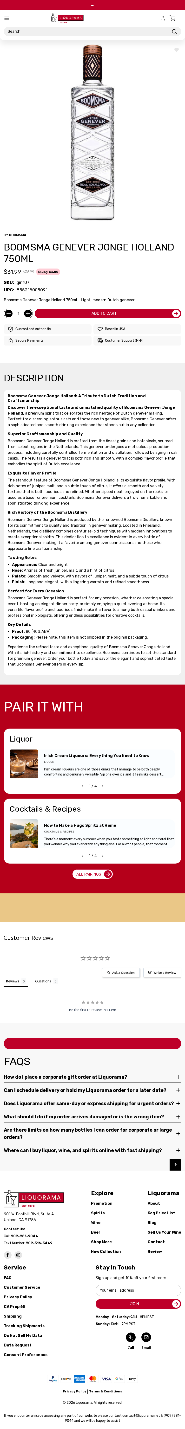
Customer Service (22, 1287)
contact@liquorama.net (141, 1416)
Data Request (18, 1345)
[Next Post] (102, 786)
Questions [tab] (43, 981)
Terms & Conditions (105, 1391)
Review (155, 1251)
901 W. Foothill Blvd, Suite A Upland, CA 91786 (30, 1217)
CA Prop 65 (14, 1306)
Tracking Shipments (24, 1326)
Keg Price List (161, 1213)
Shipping (13, 1316)
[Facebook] (8, 1255)
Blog (152, 1222)
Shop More (101, 1242)
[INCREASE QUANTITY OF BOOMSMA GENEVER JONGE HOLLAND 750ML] (28, 313)
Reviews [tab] (12, 981)
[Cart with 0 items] (175, 18)
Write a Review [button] (164, 972)
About (154, 1203)
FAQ (8, 1277)
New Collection (106, 1251)
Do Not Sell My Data (23, 1335)
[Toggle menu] (7, 18)
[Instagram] (18, 1255)
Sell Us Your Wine (164, 1232)
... (92, 4)
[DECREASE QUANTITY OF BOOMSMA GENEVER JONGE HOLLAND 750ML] (9, 313)
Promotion (101, 1203)
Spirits (98, 1213)
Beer (95, 1232)
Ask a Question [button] (123, 972)
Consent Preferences (25, 1354)
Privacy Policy (18, 1297)
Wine (95, 1222)
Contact (156, 1242)
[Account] (163, 18)
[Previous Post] (82, 786)
